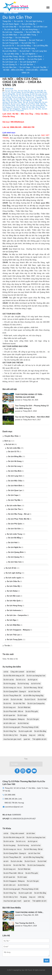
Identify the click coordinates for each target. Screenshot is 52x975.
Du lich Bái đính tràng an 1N (14, 676)
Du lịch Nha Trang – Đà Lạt (18, 514)
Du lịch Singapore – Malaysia (18, 630)
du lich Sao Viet (34, 691)
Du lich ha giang (9, 683)
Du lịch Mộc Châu (11, 54)
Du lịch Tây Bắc (39, 67)
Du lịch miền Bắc (33, 32)
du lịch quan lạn (9, 715)
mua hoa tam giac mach (12, 739)
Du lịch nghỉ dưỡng (34, 21)
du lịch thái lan (23, 723)
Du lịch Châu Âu (28, 24)
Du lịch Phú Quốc (35, 59)
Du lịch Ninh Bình (35, 56)
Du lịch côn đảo (16, 699)
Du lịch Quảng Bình (28, 62)
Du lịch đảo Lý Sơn (11, 735)
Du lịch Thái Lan (36, 40)
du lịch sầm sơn (9, 723)
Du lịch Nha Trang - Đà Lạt (13, 56)
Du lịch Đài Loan (40, 27)
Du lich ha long (23, 683)
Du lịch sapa (22, 715)
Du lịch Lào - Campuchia (13, 32)
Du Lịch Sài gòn (33, 719)
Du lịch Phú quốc (31, 711)
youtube (22, 770)
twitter (28, 770)
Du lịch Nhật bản (24, 707)
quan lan (27, 739)
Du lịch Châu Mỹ (9, 27)
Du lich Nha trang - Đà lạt (33, 688)
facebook (17, 770)
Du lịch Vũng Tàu (10, 731)
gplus (34, 770)
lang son (32, 735)
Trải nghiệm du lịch (39, 739)
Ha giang (23, 735)
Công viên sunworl (17, 672)
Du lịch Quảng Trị (10, 64)
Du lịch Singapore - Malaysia (14, 40)
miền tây (41, 735)
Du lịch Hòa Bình (10, 51)
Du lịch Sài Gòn (26, 64)
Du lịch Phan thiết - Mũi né (13, 711)
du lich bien (31, 672)
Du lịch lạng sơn (10, 707)
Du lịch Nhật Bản (22, 37)
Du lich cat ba (9, 680)
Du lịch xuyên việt (25, 731)
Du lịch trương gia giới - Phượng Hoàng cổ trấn (21, 727)
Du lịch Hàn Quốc (11, 29)
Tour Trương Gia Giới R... (25, 923)
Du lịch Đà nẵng (40, 731)
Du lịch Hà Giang (11, 48)
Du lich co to (20, 680)
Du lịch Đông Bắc (41, 46)
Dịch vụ (7, 441)
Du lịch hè (18, 21)
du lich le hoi (35, 683)
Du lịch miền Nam (10, 35)
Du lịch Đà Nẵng (24, 46)
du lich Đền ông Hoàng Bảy (33, 695)
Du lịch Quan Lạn (10, 62)
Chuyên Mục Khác (11, 436)
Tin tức (7, 646)
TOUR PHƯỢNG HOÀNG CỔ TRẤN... (29, 912)
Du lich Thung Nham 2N (12, 695)
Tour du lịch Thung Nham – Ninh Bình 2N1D (32, 417)
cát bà (6, 672)
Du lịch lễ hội (11, 568)
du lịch (6, 699)
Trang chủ (7, 21)
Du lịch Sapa (25, 67)
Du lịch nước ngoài (11, 24)
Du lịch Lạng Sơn (39, 51)
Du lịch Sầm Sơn (10, 67)
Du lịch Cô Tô (8, 46)
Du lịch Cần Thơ (28, 43)
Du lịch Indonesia (14, 610)
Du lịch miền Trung (28, 35)
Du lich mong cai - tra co (12, 688)
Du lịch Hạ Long (28, 48)
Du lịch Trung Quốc (11, 43)
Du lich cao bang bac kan (36, 676)
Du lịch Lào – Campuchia (17, 615)
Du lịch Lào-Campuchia (36, 703)
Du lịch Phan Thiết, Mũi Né (13, 59)
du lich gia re (32, 680)
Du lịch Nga (7, 37)
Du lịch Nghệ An (28, 54)
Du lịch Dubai (25, 27)
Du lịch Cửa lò (30, 699)
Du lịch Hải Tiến (19, 703)
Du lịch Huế (24, 51)
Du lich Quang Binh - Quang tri (15, 691)
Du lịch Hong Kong (29, 29)
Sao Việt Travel (11, 13)
